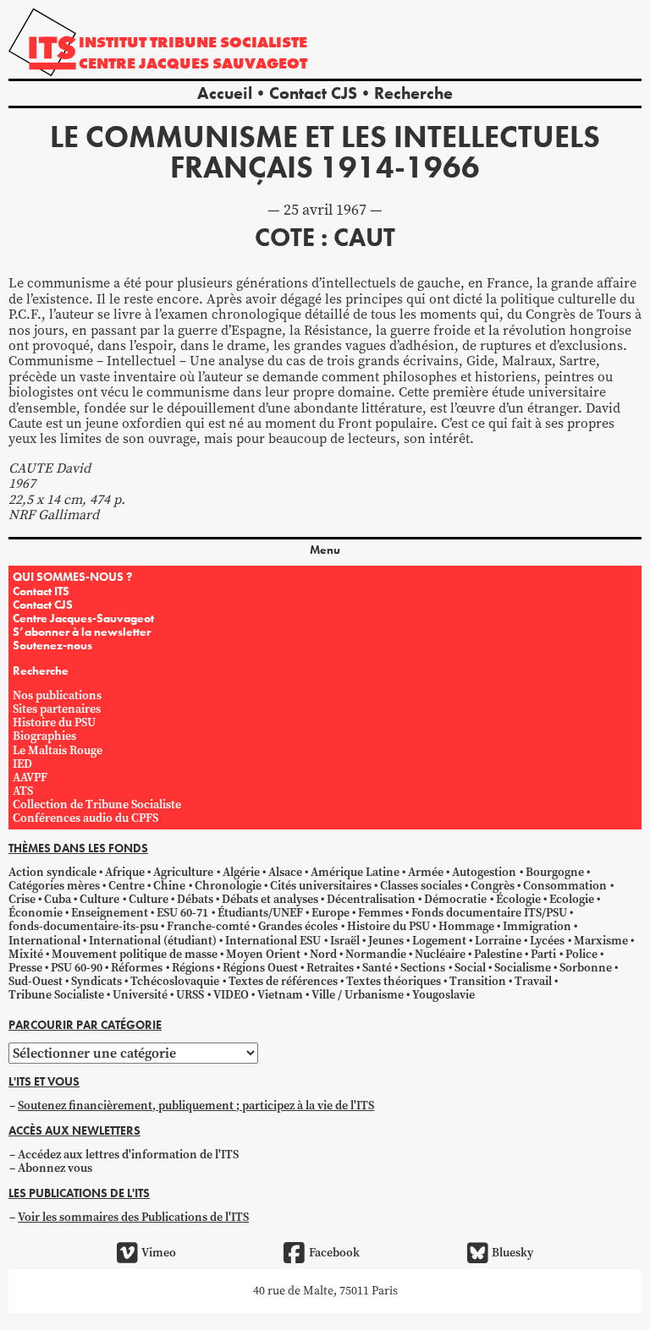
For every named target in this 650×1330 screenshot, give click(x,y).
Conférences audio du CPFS (85, 818)
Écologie (518, 899)
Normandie (375, 954)
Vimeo (158, 1253)
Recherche (413, 93)
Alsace (285, 872)
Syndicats (96, 981)
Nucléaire (440, 954)
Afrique (125, 872)
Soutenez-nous (52, 645)
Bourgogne (555, 872)
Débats (195, 899)
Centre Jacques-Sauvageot (83, 618)
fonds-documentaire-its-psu (83, 926)
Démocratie (455, 899)
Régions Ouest (260, 968)
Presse (25, 968)
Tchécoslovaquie (174, 981)
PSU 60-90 (76, 968)
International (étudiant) (153, 941)
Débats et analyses (270, 899)
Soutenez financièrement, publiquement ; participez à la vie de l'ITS (196, 1105)
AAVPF (30, 777)
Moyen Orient (263, 954)
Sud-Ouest (35, 981)
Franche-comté (208, 926)
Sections (422, 968)
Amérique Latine (355, 872)
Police (581, 954)
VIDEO (231, 995)
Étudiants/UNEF (260, 913)
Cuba (57, 899)
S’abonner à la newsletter (82, 631)
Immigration (537, 926)
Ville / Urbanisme (357, 995)
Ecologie (571, 899)
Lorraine (498, 941)
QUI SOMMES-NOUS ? (72, 576)
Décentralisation (371, 899)
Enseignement (109, 913)
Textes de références (283, 981)
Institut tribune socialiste (193, 42)
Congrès (493, 886)
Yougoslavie (443, 995)
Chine (169, 886)
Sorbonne (585, 968)
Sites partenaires (57, 709)
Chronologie (228, 886)
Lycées (547, 941)
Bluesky (512, 1253)
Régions (193, 968)
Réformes (136, 968)
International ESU (273, 941)
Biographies (44, 736)
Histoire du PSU (54, 722)
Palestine (498, 954)
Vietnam (280, 995)
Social (470, 968)
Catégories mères (54, 886)
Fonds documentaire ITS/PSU (489, 913)
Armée (425, 872)
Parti (543, 954)
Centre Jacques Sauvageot (193, 63)
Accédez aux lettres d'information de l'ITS (128, 1155)
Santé (377, 968)
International (44, 941)
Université (140, 995)
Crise (22, 899)
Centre (126, 886)
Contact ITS (41, 591)
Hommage (466, 926)
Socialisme (522, 968)
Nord (323, 954)
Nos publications (57, 695)
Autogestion (484, 872)
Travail (533, 981)
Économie (35, 913)
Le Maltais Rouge (57, 750)
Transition (477, 981)
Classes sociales (421, 886)
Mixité (25, 954)
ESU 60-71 (182, 913)
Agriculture (183, 872)
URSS (190, 995)
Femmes (380, 913)
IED (22, 764)
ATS (23, 791)
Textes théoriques (393, 981)
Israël (345, 941)
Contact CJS (313, 93)
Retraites (330, 968)
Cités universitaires (321, 886)
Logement (439, 941)
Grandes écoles (298, 926)
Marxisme (601, 941)
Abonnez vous (55, 1168)
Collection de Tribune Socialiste (97, 804)
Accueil (224, 93)
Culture (99, 899)
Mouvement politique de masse (135, 954)
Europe (330, 913)
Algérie (241, 872)
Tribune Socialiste (56, 995)
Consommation (565, 886)
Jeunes (386, 941)
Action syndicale (52, 872)
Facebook (334, 1253)
